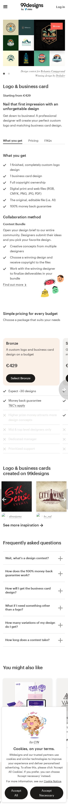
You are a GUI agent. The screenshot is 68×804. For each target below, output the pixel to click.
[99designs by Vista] (32, 7)
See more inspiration (21, 525)
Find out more (13, 284)
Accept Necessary (46, 793)
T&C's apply (16, 405)
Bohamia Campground (53, 71)
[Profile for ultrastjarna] (5, 516)
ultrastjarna (15, 516)
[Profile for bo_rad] (39, 516)
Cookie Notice (52, 781)
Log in (60, 7)
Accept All (16, 793)
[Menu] (5, 7)
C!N (36, 742)
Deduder (60, 75)
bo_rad (47, 516)
